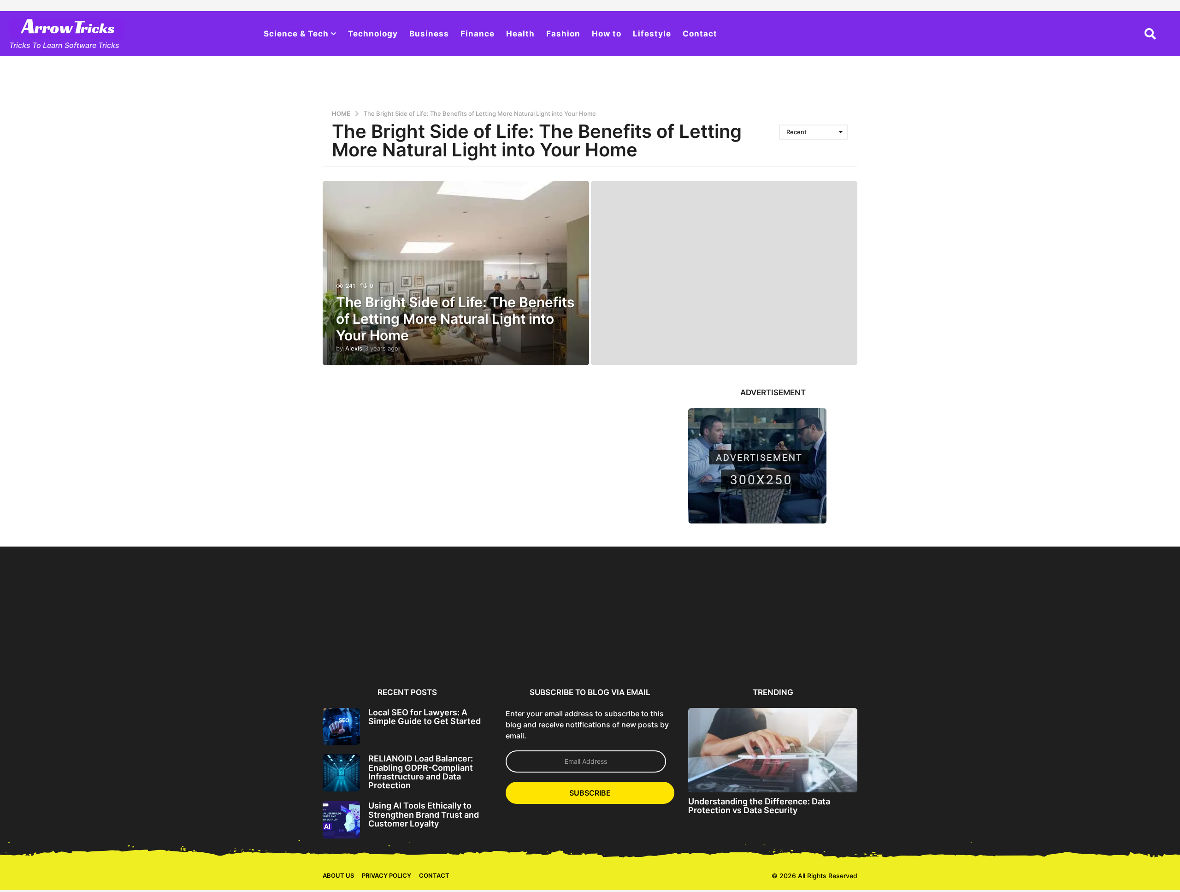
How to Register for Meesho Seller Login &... (188, 647)
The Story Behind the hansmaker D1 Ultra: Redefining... (904, 651)
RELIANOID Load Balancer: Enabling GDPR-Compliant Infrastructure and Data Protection (420, 772)
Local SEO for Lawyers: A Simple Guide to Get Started (424, 717)
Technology (373, 33)
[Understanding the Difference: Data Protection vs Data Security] (772, 750)
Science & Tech (296, 33)
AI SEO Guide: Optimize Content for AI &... (636, 647)
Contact (700, 33)
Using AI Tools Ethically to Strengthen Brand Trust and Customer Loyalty (423, 814)
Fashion (563, 33)
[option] (367, 615)
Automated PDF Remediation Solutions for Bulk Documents (725, 651)
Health (520, 33)
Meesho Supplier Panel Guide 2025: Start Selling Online (278, 651)
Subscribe (590, 792)
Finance (477, 33)
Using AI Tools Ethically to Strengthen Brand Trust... (546, 647)
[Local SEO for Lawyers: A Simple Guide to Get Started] (341, 726)
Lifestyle (652, 33)
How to (606, 33)
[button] (1150, 33)
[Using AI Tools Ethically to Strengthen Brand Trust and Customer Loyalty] (341, 819)
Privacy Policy (386, 875)
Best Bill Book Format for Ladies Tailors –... (99, 647)
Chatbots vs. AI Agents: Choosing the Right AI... (1083, 647)
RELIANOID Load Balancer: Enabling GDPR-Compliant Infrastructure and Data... (457, 651)
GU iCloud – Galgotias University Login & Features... (993, 651)
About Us (338, 875)
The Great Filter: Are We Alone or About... (814, 647)
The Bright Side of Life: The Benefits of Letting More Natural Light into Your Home (455, 319)
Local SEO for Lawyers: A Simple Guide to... (367, 647)
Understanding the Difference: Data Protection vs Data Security (759, 806)
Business (429, 33)
